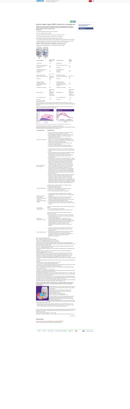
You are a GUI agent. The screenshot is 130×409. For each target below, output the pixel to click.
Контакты (44, 330)
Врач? (90, 1)
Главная (39, 330)
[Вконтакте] (75, 22)
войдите (51, 322)
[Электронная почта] (71, 22)
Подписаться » (83, 28)
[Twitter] (73, 22)
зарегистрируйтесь (57, 322)
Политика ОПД (50, 330)
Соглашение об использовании (50, 1)
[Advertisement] (65, 12)
